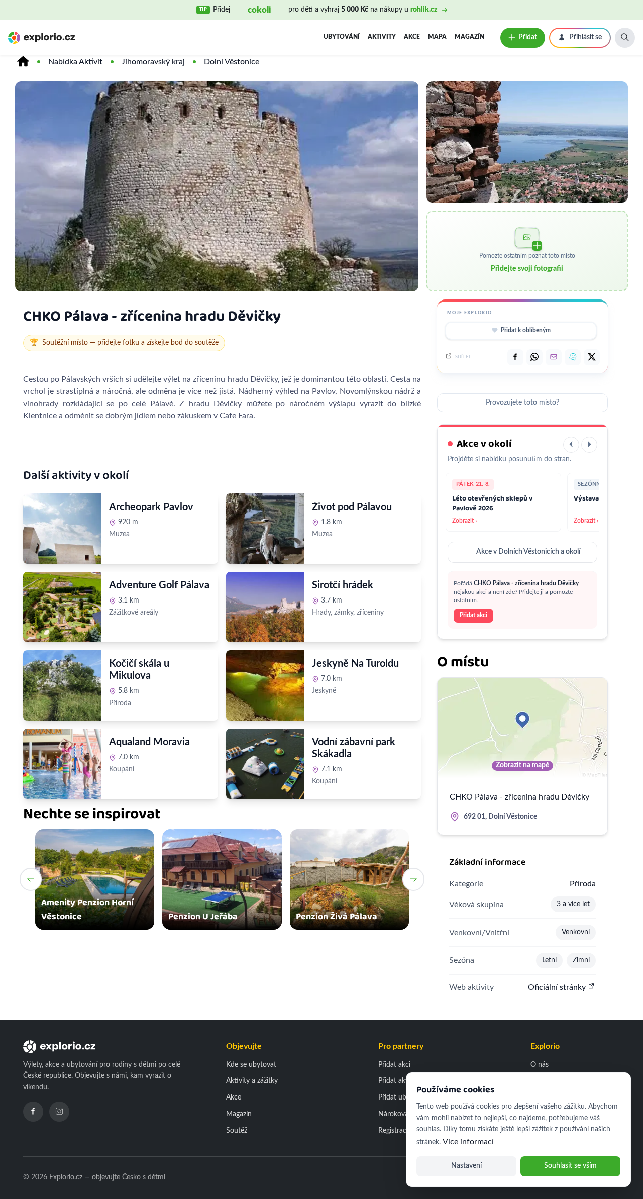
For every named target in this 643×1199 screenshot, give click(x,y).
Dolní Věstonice (231, 62)
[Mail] (554, 357)
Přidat (527, 37)
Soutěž (236, 1130)
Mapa (437, 37)
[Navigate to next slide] (413, 879)
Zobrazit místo (137, 556)
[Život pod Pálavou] (265, 528)
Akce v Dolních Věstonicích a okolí (528, 551)
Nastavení (466, 1165)
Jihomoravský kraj (153, 62)
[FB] (515, 357)
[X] (592, 357)
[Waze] (573, 357)
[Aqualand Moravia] (62, 764)
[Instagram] (59, 1112)
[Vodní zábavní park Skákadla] (265, 764)
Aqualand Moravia (149, 742)
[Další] (589, 445)
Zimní (581, 960)
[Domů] (23, 61)
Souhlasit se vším (570, 1165)
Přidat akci (473, 615)
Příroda (583, 884)
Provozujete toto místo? (522, 402)
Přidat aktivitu (399, 1080)
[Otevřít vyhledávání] (625, 38)
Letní (549, 960)
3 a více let (573, 904)
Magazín (469, 37)
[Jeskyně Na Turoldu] (265, 685)
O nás (539, 1064)
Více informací (468, 1142)
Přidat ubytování (403, 1097)
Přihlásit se (585, 37)
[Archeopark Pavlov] (62, 528)
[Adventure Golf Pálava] (62, 607)
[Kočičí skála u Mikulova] (62, 685)
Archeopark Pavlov (151, 507)
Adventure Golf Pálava (159, 585)
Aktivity (382, 37)
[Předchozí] (571, 445)
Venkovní (576, 932)
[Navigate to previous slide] (30, 879)
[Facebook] (33, 1112)
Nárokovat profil (403, 1114)
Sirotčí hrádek (342, 585)
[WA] (534, 357)
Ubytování (342, 37)
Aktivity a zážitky (252, 1080)
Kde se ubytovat (251, 1064)
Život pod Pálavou (352, 507)
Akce (412, 37)
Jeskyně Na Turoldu (355, 664)
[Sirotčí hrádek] (265, 607)
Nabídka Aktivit (75, 62)
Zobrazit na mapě (522, 765)
